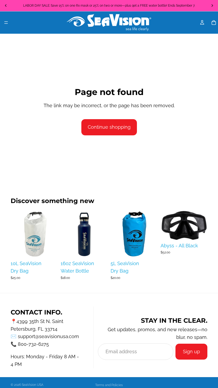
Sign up (191, 351)
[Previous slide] (166, 225)
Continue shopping (109, 127)
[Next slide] (201, 225)
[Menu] (6, 22)
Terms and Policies (109, 385)
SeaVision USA (32, 385)
